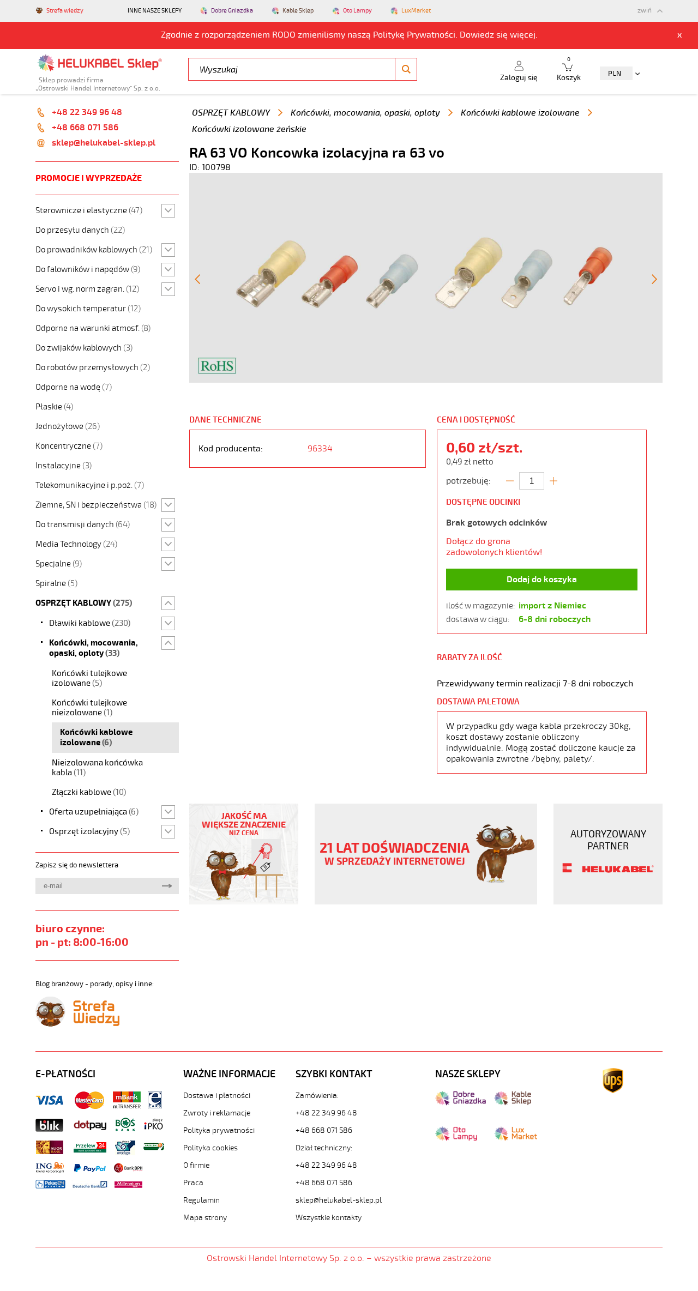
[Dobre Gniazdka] (460, 1102)
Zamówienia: (317, 1095)
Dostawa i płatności (216, 1095)
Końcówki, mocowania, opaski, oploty (365, 112)
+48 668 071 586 (85, 127)
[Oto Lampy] (456, 1138)
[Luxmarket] (515, 1138)
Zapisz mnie (166, 886)
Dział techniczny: (324, 1148)
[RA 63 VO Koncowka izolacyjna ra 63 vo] (426, 380)
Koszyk (569, 69)
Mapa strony (205, 1217)
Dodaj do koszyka (542, 579)
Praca (193, 1182)
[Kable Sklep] (512, 1102)
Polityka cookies (210, 1148)
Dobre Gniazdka (232, 10)
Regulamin (201, 1200)
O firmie (196, 1165)
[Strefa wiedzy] (77, 1023)
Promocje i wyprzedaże (88, 178)
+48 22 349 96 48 (87, 112)
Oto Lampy (357, 10)
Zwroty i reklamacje (216, 1113)
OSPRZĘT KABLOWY (231, 112)
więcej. (524, 34)
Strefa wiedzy (64, 10)
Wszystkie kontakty (329, 1217)
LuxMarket (416, 10)
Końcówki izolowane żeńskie (249, 129)
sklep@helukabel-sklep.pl (103, 142)
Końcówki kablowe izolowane (520, 112)
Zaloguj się (519, 77)
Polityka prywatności (219, 1130)
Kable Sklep (298, 10)
